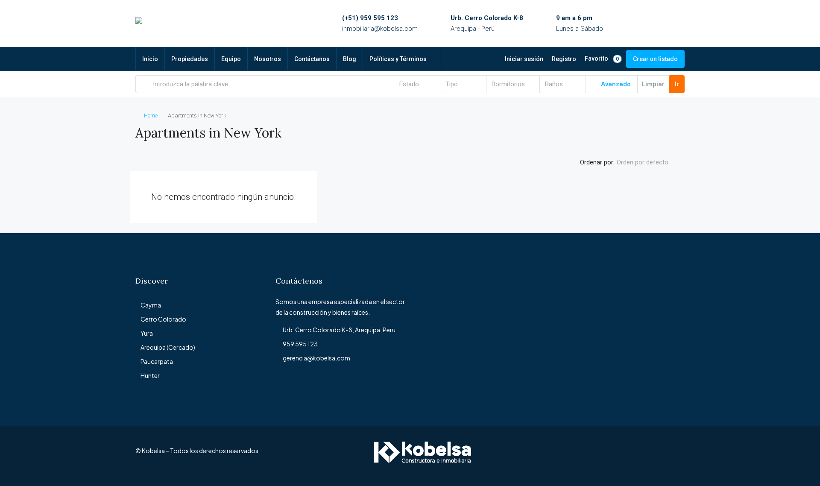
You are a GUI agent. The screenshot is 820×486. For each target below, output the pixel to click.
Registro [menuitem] (564, 59)
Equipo (231, 59)
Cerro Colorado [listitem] (163, 319)
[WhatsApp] (662, 456)
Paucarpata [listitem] (157, 361)
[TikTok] (677, 456)
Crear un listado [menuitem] (655, 59)
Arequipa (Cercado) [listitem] (168, 347)
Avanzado (615, 84)
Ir (677, 84)
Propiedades (189, 59)
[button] (669, 130)
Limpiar (653, 84)
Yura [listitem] (147, 333)
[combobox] (417, 84)
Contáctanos (312, 59)
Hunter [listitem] (150, 375)
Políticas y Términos (398, 59)
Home (151, 115)
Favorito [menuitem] (602, 58)
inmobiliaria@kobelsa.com (380, 28)
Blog (349, 59)
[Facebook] (602, 456)
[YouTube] (647, 456)
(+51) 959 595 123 (370, 18)
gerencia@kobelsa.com (316, 358)
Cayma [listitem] (151, 305)
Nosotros (267, 59)
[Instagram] (617, 456)
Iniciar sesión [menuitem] (524, 59)
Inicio (150, 59)
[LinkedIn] (632, 456)
